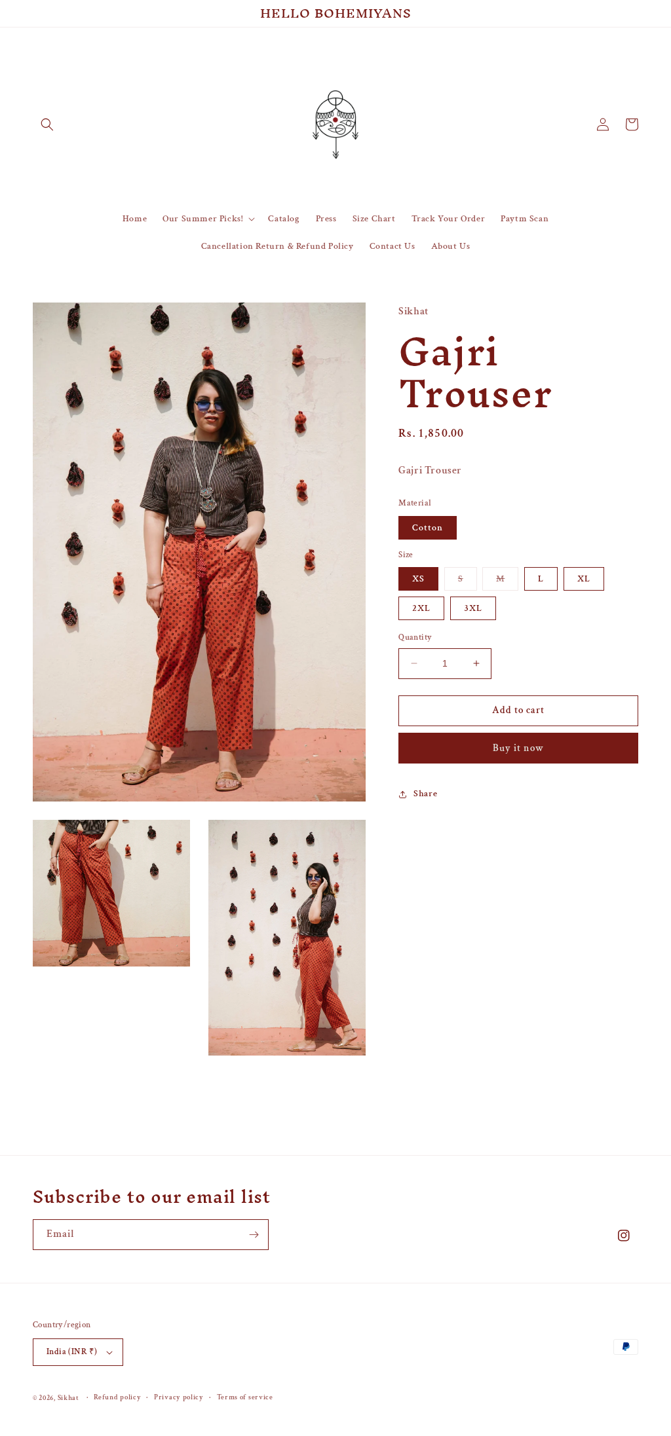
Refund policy (117, 1397)
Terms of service (245, 1397)
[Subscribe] (253, 1234)
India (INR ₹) (72, 1351)
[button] (47, 124)
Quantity (415, 637)
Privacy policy (179, 1397)
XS (418, 579)
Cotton (427, 528)
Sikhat (68, 1398)
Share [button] (425, 794)
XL (583, 579)
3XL (473, 608)
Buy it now (518, 748)
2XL (421, 608)
